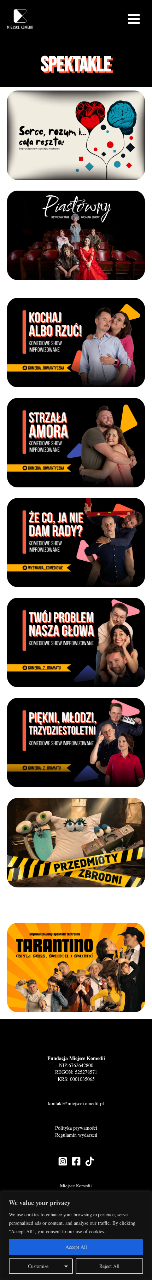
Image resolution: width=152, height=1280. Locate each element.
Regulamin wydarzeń (76, 1134)
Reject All (109, 1266)
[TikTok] (89, 1161)
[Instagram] (62, 1161)
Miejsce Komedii (76, 1186)
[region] (76, 1236)
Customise (38, 1266)
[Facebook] (76, 1161)
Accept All (76, 1247)
